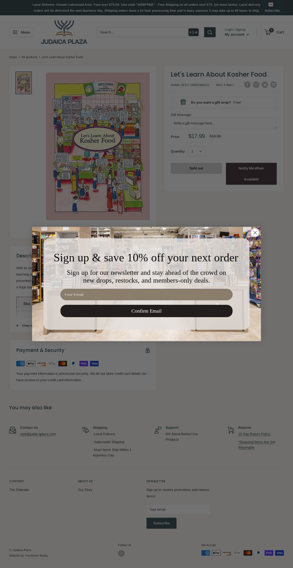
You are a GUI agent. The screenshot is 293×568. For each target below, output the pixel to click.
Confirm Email (146, 311)
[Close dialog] (255, 233)
